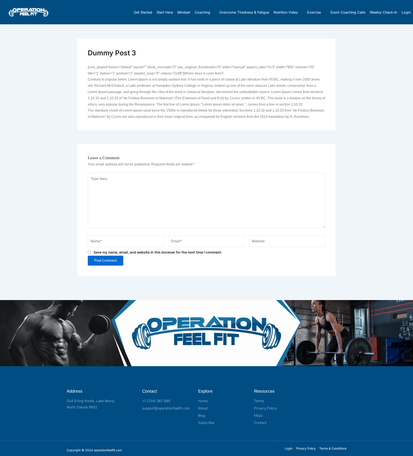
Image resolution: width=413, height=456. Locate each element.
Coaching (202, 12)
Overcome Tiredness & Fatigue (244, 12)
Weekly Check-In (383, 12)
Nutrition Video (286, 12)
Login (406, 12)
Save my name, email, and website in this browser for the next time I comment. (158, 252)
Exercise (314, 12)
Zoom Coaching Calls (347, 12)
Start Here (165, 12)
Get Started (143, 12)
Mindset (183, 12)
